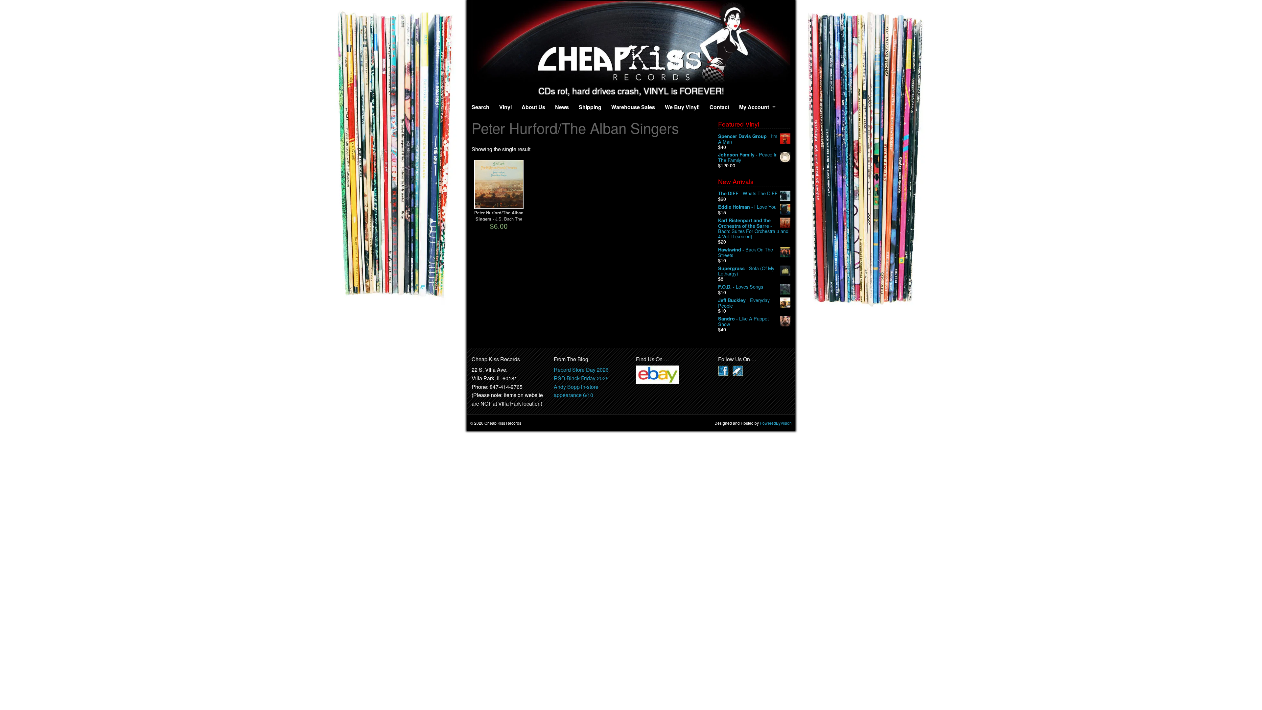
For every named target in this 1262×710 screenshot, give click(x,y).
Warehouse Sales (633, 107)
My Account (754, 107)
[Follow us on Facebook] (723, 370)
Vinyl (505, 107)
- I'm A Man (747, 138)
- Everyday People (744, 302)
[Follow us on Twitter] (738, 370)
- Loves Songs (740, 287)
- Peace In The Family (748, 157)
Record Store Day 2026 (581, 369)
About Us (533, 107)
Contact (719, 107)
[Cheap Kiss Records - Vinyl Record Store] (631, 43)
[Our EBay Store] (657, 374)
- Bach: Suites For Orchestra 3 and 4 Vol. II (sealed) (753, 228)
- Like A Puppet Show (743, 321)
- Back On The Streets (745, 252)
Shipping (590, 107)
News (562, 107)
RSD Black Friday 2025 (581, 378)
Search (480, 107)
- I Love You (747, 207)
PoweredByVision (776, 423)
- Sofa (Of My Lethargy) (746, 271)
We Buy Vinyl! (682, 107)
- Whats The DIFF (748, 193)
